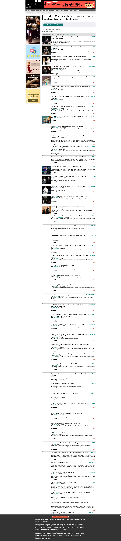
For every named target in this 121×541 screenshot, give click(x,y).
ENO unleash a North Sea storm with (65, 423)
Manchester (92, 304)
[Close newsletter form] (120, 515)
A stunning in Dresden (63, 285)
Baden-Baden (92, 66)
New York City (92, 462)
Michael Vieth (55, 39)
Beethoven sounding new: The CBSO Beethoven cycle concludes (69, 452)
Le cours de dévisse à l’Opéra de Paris (66, 166)
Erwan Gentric (55, 177)
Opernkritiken (41, 12)
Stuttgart (93, 126)
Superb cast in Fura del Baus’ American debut (66, 413)
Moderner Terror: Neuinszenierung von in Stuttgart (68, 126)
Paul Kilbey (55, 444)
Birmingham (93, 452)
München (93, 36)
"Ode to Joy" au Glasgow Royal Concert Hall (64, 383)
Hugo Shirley (55, 248)
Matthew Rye (55, 117)
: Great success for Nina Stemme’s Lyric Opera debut (68, 235)
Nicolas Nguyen (56, 227)
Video (54, 10)
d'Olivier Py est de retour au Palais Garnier (69, 176)
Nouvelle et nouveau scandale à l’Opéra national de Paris (69, 196)
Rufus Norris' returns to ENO (63, 482)
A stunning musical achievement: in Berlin (67, 364)
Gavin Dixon (55, 513)
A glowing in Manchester (62, 472)
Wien (94, 46)
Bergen (94, 265)
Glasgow (93, 383)
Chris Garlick (55, 404)
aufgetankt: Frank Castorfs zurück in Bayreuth (69, 116)
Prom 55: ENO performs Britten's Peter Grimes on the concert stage (70, 492)
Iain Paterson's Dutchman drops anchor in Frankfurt (66, 295)
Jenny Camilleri (56, 276)
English (69, 34)
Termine (28, 10)
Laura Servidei (56, 237)
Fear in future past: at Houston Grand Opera (66, 393)
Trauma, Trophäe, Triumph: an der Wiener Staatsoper (68, 56)
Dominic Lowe (56, 266)
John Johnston (56, 296)
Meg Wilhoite (55, 463)
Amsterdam (93, 225)
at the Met (59, 462)
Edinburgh (93, 205)
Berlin (94, 106)
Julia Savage (55, 483)
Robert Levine (55, 414)
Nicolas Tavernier (56, 385)
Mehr (77, 10)
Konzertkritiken (30, 12)
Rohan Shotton (56, 454)
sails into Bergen (62, 265)
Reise (68, 10)
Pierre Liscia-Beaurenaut (58, 217)
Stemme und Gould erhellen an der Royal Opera (70, 156)
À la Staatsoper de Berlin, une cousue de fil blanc (67, 216)
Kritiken (35, 10)
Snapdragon (55, 49)
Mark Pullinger (56, 317)
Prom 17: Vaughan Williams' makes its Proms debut (70, 403)
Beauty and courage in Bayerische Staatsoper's (70, 186)
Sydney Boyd (55, 394)
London (94, 146)
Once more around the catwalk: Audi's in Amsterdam (68, 225)
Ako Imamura (55, 127)
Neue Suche (50, 24)
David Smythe (55, 258)
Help (73, 10)
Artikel (41, 10)
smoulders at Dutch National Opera (66, 275)
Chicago (94, 235)
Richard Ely (55, 307)
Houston (93, 393)
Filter (60, 24)
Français (73, 34)
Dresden (93, 284)
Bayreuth (93, 116)
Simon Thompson (56, 209)
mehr (94, 44)
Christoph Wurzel (56, 69)
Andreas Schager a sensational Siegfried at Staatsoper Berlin (68, 354)
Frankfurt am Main (91, 294)
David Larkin (55, 139)
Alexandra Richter (56, 109)
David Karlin (55, 149)
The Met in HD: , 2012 (63, 512)
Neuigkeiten (48, 10)
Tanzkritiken (49, 12)
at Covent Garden (58, 433)
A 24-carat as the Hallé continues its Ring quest (68, 324)
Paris (94, 166)
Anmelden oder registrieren (59, 516)
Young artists (61, 10)
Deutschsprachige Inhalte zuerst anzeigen (52, 29)
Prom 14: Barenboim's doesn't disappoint (66, 443)
